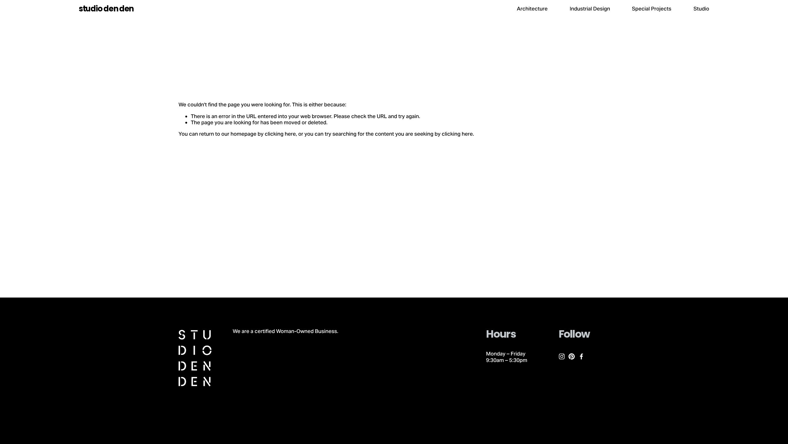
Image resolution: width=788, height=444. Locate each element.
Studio (701, 8)
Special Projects (651, 8)
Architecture (532, 8)
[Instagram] (562, 356)
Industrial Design (590, 8)
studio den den (106, 8)
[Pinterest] (572, 356)
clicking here (280, 133)
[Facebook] (581, 356)
